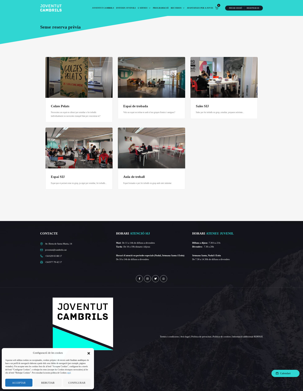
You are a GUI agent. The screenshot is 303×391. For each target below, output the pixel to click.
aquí (69, 373)
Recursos (176, 8)
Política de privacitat (201, 336)
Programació (161, 8)
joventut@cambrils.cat (56, 250)
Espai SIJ (58, 177)
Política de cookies (222, 336)
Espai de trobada (135, 106)
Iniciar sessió (235, 8)
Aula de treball (134, 177)
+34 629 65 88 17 (53, 256)
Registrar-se (253, 8)
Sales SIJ (202, 106)
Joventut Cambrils (103, 8)
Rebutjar (48, 382)
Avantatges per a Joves (200, 8)
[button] (88, 353)
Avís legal (185, 336)
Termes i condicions (169, 336)
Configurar (76, 382)
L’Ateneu (143, 8)
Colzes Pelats (60, 106)
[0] (216, 7)
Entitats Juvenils (126, 8)
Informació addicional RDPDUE (247, 336)
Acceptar (19, 382)
